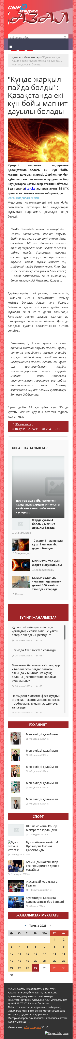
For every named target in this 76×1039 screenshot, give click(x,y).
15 (54, 954)
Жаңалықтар (24, 424)
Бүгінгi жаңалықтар (38, 617)
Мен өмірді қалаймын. (42, 750)
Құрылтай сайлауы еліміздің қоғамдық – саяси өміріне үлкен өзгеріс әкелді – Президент (35, 631)
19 (27, 961)
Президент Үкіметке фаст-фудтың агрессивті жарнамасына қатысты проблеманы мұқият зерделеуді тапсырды (36, 701)
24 (11, 968)
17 (11, 961)
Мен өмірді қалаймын (42, 734)
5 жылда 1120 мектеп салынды (34, 650)
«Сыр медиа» (32, 1027)
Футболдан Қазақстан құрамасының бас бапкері (45, 900)
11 (19, 954)
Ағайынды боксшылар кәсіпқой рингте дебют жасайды (42, 866)
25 (19, 968)
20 (35, 961)
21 (44, 961)
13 (35, 954)
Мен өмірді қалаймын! (42, 783)
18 (19, 961)
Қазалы (38, 19)
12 (27, 954)
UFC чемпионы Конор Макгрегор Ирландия (41, 828)
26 (27, 968)
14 (44, 954)
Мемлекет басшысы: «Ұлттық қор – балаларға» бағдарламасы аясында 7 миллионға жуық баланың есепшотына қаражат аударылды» (36, 673)
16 (63, 954)
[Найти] (65, 37)
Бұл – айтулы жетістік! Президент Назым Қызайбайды (42, 846)
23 (63, 961)
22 (54, 961)
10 (11, 954)
